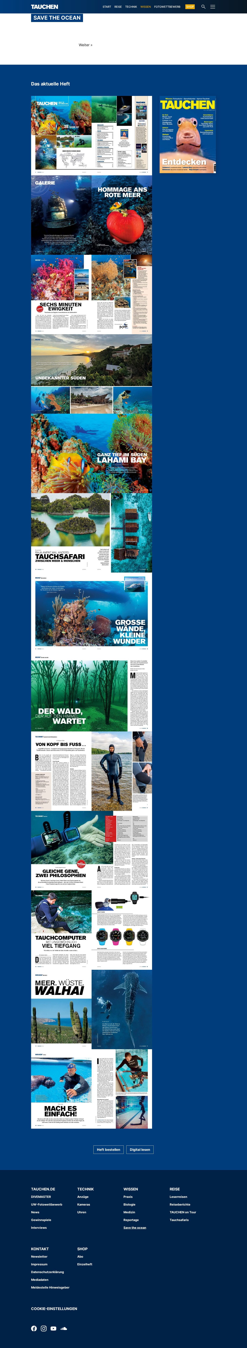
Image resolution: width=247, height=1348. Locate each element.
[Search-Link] (203, 6)
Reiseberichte (180, 1204)
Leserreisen (178, 1197)
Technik (131, 6)
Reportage (131, 1220)
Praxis (128, 1197)
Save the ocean (135, 1227)
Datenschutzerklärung (47, 1272)
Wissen (145, 6)
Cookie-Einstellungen (54, 1309)
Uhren (81, 1212)
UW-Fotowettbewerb (46, 1204)
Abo (80, 1256)
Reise (118, 6)
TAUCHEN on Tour (183, 1212)
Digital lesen (140, 1150)
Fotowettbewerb (167, 6)
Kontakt (40, 1249)
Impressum (39, 1264)
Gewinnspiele (41, 1220)
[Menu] (213, 6)
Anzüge (83, 1197)
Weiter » (85, 45)
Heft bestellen (108, 1150)
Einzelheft (84, 1264)
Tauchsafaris (179, 1220)
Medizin (129, 1212)
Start (107, 6)
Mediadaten (39, 1279)
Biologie (129, 1204)
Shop (190, 6)
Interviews (39, 1227)
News (35, 1212)
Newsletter (39, 1256)
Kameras (83, 1204)
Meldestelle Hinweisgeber (50, 1287)
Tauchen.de (43, 1189)
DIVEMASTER (41, 1197)
